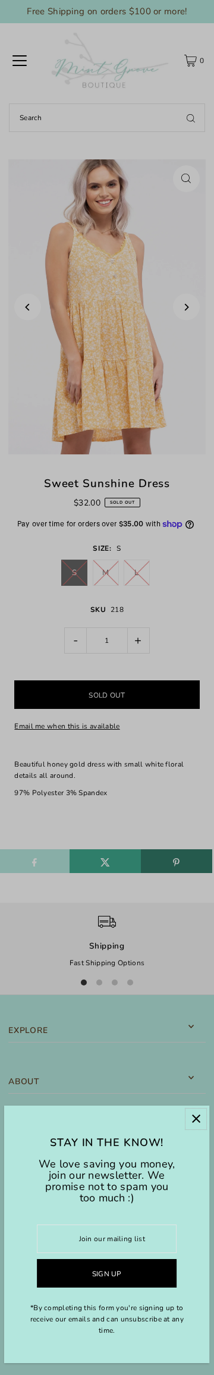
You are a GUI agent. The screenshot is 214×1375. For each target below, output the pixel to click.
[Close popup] (196, 1119)
